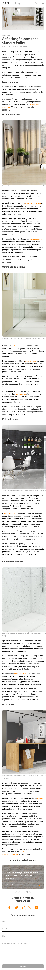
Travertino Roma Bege (33, 203)
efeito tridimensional (19, 346)
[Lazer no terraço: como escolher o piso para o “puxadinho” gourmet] (23, 877)
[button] (9, 907)
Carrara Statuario (35, 239)
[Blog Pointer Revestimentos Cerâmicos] (11, 4)
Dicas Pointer (6, 35)
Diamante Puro (21, 394)
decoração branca (10, 513)
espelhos (40, 798)
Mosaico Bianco (31, 361)
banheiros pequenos (21, 674)
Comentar (23, 966)
